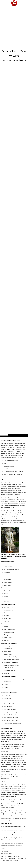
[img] (14, 221)
